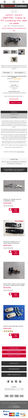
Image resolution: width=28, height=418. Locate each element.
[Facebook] (8, 381)
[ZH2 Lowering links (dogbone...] (12, 11)
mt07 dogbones (14, 161)
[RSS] (20, 381)
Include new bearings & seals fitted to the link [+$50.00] (15, 92)
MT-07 (3, 161)
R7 (14, 89)
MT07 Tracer (14, 88)
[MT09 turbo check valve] (14, 270)
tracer (8, 161)
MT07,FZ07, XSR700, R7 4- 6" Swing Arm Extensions (11, 242)
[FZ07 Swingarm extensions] (14, 228)
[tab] (14, 112)
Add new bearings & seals (14, 91)
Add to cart (16, 102)
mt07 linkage (22, 161)
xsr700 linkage (10, 163)
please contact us (20, 151)
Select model (14, 85)
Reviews (14, 117)
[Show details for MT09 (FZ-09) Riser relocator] (14, 312)
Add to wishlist (6, 72)
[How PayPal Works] (14, 417)
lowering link (17, 163)
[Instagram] (16, 381)
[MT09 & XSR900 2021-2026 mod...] (15, 11)
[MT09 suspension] (14, 185)
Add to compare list (19, 72)
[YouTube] (12, 381)
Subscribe (22, 389)
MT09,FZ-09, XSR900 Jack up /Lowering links (12, 200)
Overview (14, 112)
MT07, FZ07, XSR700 (14, 86)
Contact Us (14, 114)
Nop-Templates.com (16, 407)
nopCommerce (16, 405)
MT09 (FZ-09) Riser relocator (13, 326)
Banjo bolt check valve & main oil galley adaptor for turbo (14, 284)
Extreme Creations (17, 78)
